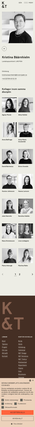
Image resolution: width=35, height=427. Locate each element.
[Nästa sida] (32, 274)
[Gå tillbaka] (5, 48)
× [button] (33, 380)
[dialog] (17, 402)
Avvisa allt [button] (17, 418)
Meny (31, 3)
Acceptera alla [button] (17, 412)
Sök (20, 3)
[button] (17, 424)
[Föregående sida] (2, 274)
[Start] (4, 5)
